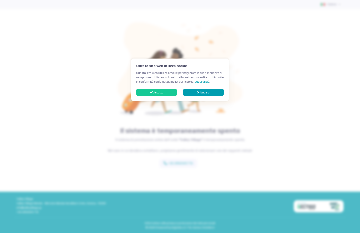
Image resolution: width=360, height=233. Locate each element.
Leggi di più (202, 81)
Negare (204, 92)
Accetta (158, 92)
